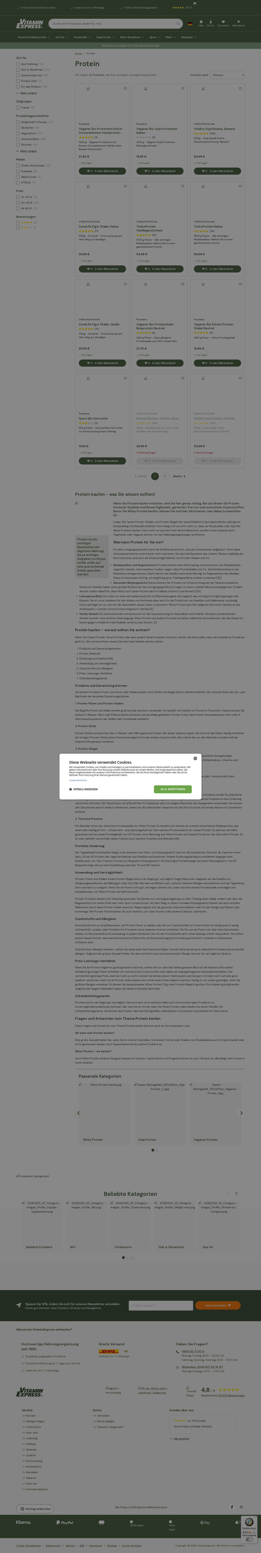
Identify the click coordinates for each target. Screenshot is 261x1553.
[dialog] (130, 776)
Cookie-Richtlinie (78, 780)
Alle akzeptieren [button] (173, 789)
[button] (83, 789)
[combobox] (195, 758)
